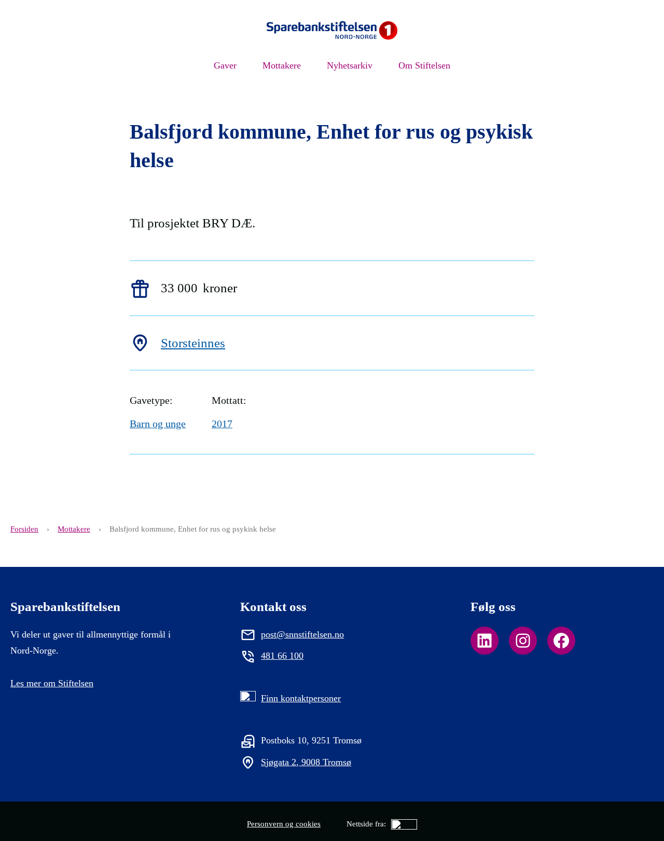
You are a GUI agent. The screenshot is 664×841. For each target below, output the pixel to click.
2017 (222, 423)
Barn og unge (158, 423)
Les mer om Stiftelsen (51, 683)
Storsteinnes (193, 343)
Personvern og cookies (284, 824)
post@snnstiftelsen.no (302, 634)
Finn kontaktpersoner (301, 698)
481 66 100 (282, 655)
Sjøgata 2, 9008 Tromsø (306, 762)
